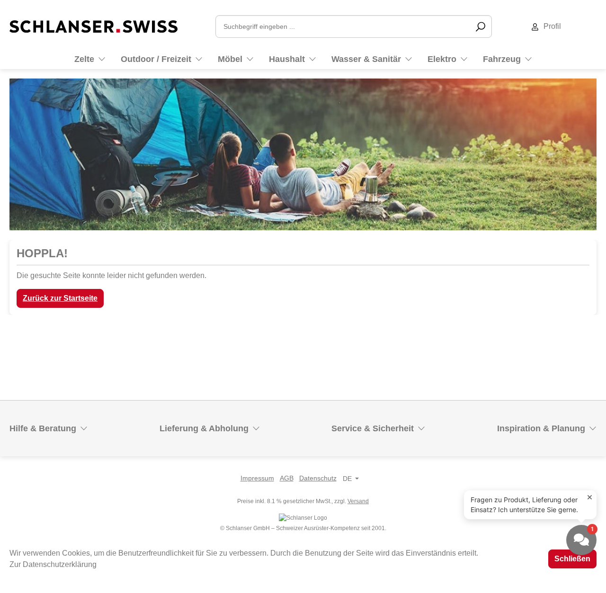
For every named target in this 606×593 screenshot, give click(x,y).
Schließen (572, 559)
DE (347, 478)
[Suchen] (480, 26)
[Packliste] (596, 26)
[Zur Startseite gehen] (93, 26)
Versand (358, 501)
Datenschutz (318, 478)
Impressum (257, 478)
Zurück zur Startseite (60, 298)
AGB (287, 478)
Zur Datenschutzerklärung (53, 564)
